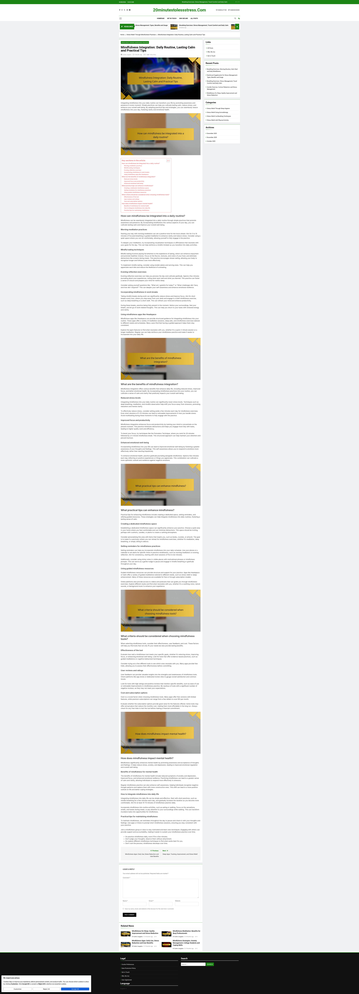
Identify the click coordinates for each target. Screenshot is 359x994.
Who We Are (183, 18)
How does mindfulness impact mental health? (137, 203)
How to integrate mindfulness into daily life (137, 208)
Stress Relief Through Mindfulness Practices (134, 42)
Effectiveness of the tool (131, 197)
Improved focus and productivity (134, 181)
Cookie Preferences (128, 964)
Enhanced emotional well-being (133, 183)
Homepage (160, 18)
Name (125, 901)
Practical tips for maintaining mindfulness (136, 210)
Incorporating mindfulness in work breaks (136, 172)
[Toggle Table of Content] (167, 160)
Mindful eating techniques (132, 168)
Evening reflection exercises (132, 170)
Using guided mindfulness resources (135, 192)
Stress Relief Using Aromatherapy (217, 112)
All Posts (194, 18)
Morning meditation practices (133, 165)
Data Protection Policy (129, 968)
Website (177, 901)
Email (151, 901)
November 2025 (212, 137)
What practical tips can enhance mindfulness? (137, 186)
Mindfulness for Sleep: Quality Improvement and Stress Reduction (212, 25)
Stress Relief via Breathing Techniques (219, 116)
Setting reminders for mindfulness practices (137, 190)
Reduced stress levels (130, 179)
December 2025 (212, 133)
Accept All (75, 989)
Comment (126, 878)
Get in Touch (172, 18)
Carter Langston (127, 54)
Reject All (46, 989)
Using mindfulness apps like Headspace (136, 174)
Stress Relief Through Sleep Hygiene (218, 108)
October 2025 (211, 141)
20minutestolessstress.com (179, 9)
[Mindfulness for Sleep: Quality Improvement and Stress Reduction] (184, 27)
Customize (17, 989)
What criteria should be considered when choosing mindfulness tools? (145, 195)
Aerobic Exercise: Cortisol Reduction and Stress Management (157, 25)
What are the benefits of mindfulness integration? (138, 177)
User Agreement (127, 980)
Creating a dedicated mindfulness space (136, 188)
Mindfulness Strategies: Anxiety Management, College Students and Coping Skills (186, 943)
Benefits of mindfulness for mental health (136, 206)
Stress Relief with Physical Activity (218, 120)
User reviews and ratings (131, 199)
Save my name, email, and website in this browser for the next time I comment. (149, 909)
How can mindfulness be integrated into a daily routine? (141, 163)
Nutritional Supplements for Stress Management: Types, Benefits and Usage (203, 2)
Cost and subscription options (133, 201)
